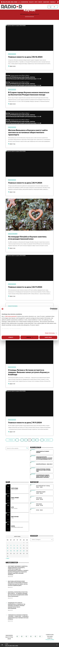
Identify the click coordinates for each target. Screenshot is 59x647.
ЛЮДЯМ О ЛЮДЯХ (12, 562)
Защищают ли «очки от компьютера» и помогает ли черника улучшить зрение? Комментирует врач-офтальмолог (16, 605)
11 (10, 548)
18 (10, 550)
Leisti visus (48, 337)
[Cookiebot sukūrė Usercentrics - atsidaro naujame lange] (51, 309)
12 (14, 548)
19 (14, 550)
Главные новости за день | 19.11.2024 (25, 423)
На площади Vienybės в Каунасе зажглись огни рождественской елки (27, 238)
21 (20, 550)
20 (17, 550)
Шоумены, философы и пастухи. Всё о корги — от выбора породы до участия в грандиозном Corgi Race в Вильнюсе (18, 594)
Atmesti (10, 337)
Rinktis (29, 337)
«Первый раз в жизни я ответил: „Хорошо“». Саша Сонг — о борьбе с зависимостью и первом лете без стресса (18, 617)
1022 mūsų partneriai (11, 316)
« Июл (7, 558)
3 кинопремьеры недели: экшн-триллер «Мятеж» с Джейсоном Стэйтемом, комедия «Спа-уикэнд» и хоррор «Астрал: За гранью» (43, 477)
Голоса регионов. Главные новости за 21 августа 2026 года (43, 470)
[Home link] (11, 6)
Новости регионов (12, 54)
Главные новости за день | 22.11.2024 (25, 287)
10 (7, 548)
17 (7, 550)
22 (23, 550)
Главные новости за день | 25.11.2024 (25, 183)
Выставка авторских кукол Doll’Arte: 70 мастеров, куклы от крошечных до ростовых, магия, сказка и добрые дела (18, 583)
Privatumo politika (50, 639)
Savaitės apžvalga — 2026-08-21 (44, 464)
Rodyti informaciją (50, 333)
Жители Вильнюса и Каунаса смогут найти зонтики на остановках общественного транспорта (28, 132)
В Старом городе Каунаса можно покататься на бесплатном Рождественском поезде (28, 93)
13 (17, 548)
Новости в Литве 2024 (13, 233)
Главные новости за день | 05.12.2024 (25, 57)
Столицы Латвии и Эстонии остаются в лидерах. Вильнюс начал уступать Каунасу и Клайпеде (28, 372)
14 (20, 548)
